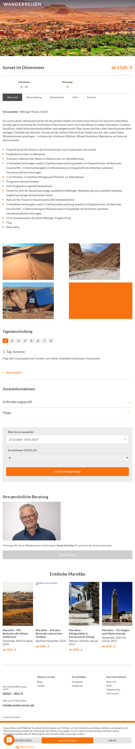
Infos (75, 97)
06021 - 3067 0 (13, 694)
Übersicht (12, 97)
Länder (41, 685)
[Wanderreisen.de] (22, 4)
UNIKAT (16, 717)
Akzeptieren (67, 740)
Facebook (77, 681)
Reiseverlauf (57, 97)
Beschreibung (34, 97)
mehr (112, 740)
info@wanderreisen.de (16, 705)
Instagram (77, 685)
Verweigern (22, 740)
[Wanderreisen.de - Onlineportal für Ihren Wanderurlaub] (16, 677)
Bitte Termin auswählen (21, 432)
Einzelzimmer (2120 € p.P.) (22, 450)
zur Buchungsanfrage (67, 471)
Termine (91, 97)
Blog (39, 681)
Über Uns (111, 681)
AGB (108, 685)
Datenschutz (113, 689)
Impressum (112, 693)
